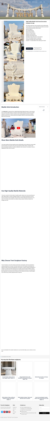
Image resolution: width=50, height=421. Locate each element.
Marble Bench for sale (32, 51)
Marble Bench (25, 8)
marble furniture (39, 51)
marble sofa (44, 51)
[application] (24, 2)
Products (12, 10)
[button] (47, 106)
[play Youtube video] (18, 128)
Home (8, 10)
